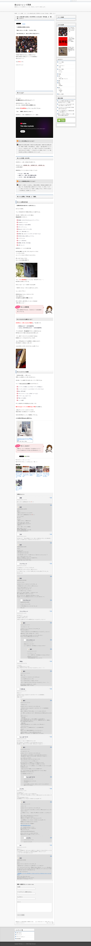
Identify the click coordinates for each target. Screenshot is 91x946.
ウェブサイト (20, 896)
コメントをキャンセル (29, 884)
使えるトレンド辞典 (23, 5)
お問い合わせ (18, 932)
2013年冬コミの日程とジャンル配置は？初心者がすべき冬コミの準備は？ (19, 475)
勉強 (59, 82)
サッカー (60, 71)
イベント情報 (61, 62)
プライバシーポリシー (20, 936)
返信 (51, 497)
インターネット (61, 65)
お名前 (18, 886)
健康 (59, 80)
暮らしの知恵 (61, 94)
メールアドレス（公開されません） (24, 891)
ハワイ (60, 89)
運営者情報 (18, 938)
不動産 (59, 74)
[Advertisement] (26, 77)
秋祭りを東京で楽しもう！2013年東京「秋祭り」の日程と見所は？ (46, 475)
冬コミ (29, 459)
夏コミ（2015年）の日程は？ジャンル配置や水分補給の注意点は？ (39, 475)
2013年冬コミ (19, 459)
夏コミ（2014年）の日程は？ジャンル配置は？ (32, 474)
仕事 (59, 76)
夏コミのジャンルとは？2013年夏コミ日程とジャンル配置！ (26, 475)
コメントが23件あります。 (28, 461)
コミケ (26, 459)
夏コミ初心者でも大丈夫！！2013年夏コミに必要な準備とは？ (19, 488)
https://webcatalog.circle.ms (25, 825)
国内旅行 (60, 90)
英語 (60, 84)
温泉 (61, 91)
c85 (23, 459)
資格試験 (60, 85)
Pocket (23, 23)
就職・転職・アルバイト (63, 78)
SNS (60, 67)
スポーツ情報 (61, 69)
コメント (19, 901)
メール (60, 77)
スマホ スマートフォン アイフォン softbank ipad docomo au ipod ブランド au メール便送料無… (24, 439)
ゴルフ (60, 70)
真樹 (18, 884)
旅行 (59, 87)
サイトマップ (18, 934)
